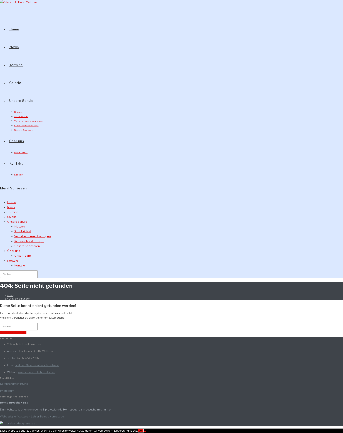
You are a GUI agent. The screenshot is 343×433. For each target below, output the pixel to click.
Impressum (7, 390)
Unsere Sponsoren (27, 246)
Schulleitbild (22, 231)
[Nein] (145, 431)
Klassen (19, 226)
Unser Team (22, 255)
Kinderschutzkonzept (29, 241)
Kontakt (12, 260)
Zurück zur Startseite (13, 332)
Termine (12, 212)
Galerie (12, 217)
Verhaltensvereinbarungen (32, 236)
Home (11, 202)
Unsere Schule (17, 221)
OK (140, 430)
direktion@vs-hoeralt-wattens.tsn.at (37, 365)
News (11, 207)
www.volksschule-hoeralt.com (36, 372)
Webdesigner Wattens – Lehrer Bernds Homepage (32, 416)
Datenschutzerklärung (14, 383)
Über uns (13, 251)
